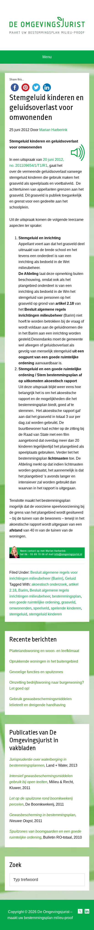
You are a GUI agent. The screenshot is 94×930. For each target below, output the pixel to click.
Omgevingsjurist (47, 25)
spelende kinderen (66, 608)
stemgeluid (18, 614)
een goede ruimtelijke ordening (34, 602)
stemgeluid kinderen (45, 614)
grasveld (68, 602)
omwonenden (20, 608)
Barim (23, 590)
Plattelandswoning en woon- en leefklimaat (44, 651)
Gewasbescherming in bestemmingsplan (42, 815)
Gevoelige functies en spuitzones (36, 672)
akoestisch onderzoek (49, 584)
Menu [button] (47, 57)
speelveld (41, 608)
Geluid (70, 578)
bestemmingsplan (66, 596)
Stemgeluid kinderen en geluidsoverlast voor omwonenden (46, 107)
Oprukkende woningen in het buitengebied (43, 661)
